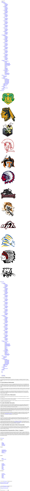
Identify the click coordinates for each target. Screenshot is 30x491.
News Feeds (4, 76)
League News (5, 75)
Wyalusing (6, 69)
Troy (5, 67)
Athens (6, 61)
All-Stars (3, 86)
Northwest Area (7, 353)
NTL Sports (3, 375)
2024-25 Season (7, 81)
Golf (4, 17)
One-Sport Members (6, 70)
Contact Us (3, 89)
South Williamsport (7, 73)
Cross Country (5, 290)
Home (2, 1)
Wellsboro (6, 348)
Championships (5, 78)
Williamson (6, 68)
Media (2, 355)
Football (4, 13)
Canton (6, 62)
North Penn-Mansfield (8, 64)
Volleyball (4, 56)
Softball (4, 326)
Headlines (6, 9)
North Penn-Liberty (7, 63)
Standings (6, 5)
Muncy (6, 72)
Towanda (6, 66)
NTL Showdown (7, 79)
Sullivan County (7, 74)
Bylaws (4, 365)
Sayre (5, 346)
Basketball (5, 6)
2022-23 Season (7, 363)
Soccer (4, 20)
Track (4, 27)
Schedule (6, 3)
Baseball (4, 283)
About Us (3, 358)
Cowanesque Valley (7, 343)
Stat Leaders (6, 4)
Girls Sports (3, 315)
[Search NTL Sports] (2, 372)
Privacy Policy (4, 482)
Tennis (4, 24)
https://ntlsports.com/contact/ (8, 413)
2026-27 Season (7, 360)
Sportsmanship (5, 85)
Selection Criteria (5, 368)
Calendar (3, 88)
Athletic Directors (5, 84)
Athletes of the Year (5, 83)
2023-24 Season (7, 82)
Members (3, 60)
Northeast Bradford (7, 65)
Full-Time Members (5, 341)
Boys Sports (3, 2)
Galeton (6, 351)
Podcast (4, 77)
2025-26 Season (7, 80)
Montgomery (6, 71)
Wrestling (4, 31)
